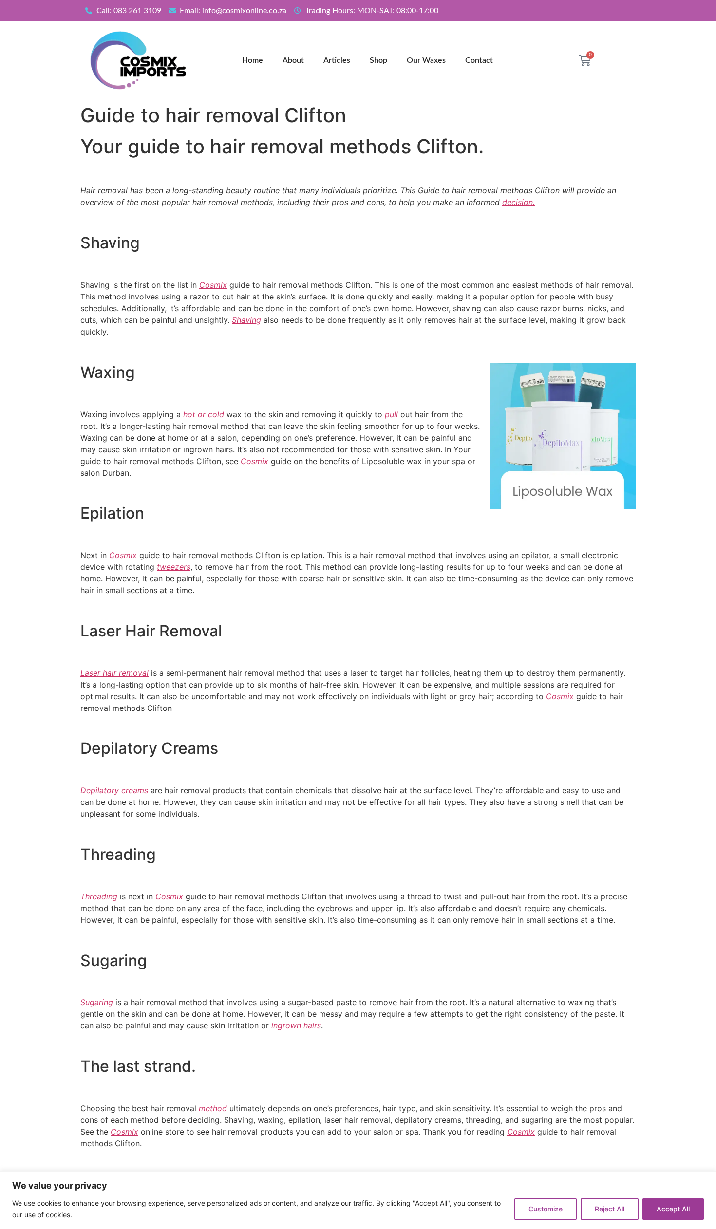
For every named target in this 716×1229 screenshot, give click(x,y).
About (293, 60)
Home (252, 60)
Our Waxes (426, 60)
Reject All (609, 1209)
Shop (378, 60)
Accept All (673, 1209)
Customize (545, 1209)
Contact (479, 60)
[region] (358, 1200)
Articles (336, 60)
